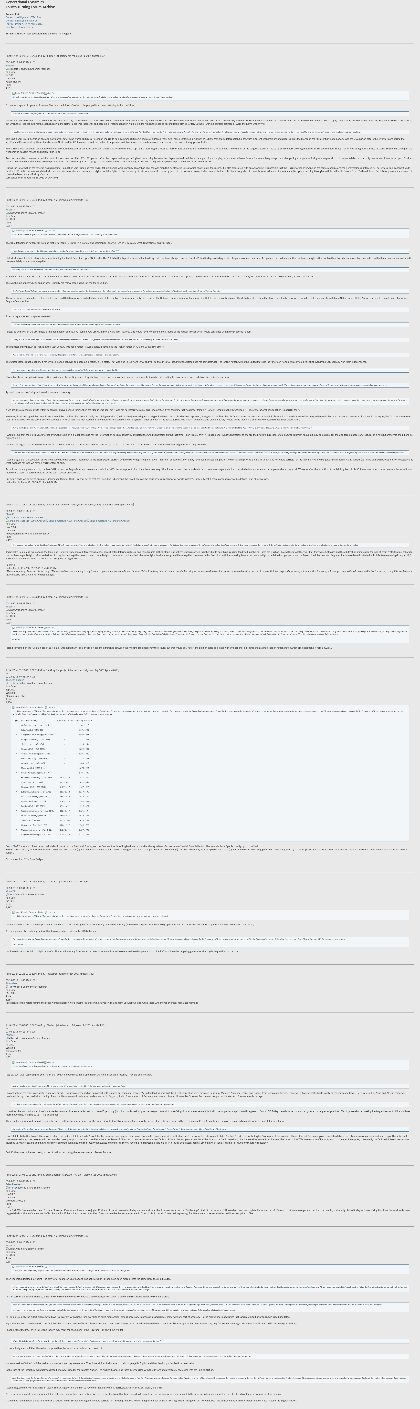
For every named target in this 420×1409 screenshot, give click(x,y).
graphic (370, 1093)
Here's (58, 714)
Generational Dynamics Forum (22, 21)
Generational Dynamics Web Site (23, 17)
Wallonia (48, 552)
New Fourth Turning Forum (20, 27)
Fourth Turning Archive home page (24, 24)
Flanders (63, 552)
